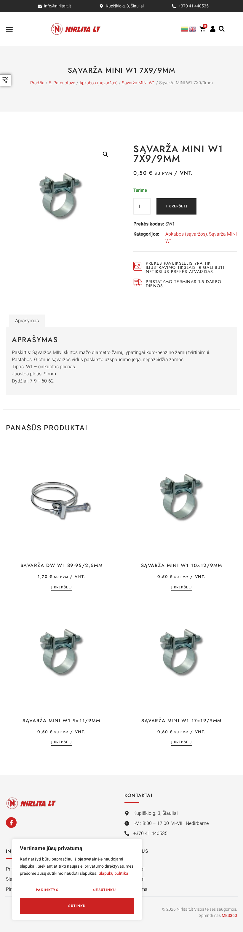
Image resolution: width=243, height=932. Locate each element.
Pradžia (37, 83)
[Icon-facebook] (11, 822)
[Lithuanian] (185, 29)
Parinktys (47, 890)
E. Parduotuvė (62, 83)
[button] (9, 29)
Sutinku (77, 906)
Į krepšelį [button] (61, 587)
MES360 (229, 915)
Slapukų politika (113, 873)
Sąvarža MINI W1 (138, 83)
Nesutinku (104, 890)
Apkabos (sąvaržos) (98, 83)
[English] (192, 29)
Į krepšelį (176, 206)
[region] (77, 879)
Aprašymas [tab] (27, 320)
